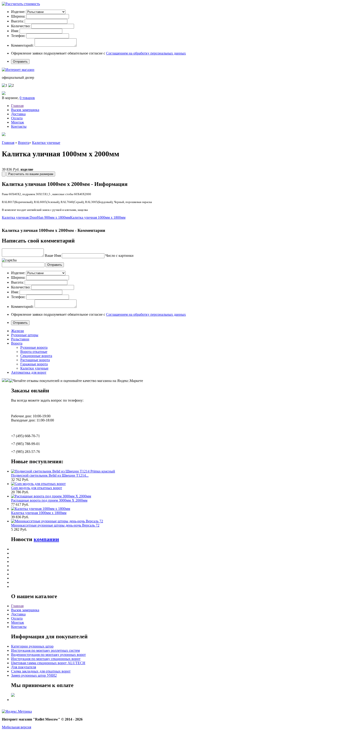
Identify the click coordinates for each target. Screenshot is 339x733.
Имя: (15, 31)
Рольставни (20, 339)
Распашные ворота (35, 360)
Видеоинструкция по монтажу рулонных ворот (48, 655)
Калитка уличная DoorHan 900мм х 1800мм (36, 217)
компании (46, 539)
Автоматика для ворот (28, 372)
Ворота (23, 143)
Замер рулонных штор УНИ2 (34, 675)
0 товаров (27, 98)
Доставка (18, 114)
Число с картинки (119, 255)
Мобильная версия (16, 727)
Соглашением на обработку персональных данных (146, 53)
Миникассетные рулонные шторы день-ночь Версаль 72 (55, 525)
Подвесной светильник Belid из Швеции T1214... (50, 475)
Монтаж (17, 122)
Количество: (20, 26)
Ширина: (18, 16)
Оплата (17, 118)
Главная (17, 106)
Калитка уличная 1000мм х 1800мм (97, 217)
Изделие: (18, 12)
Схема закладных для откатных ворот (41, 671)
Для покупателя (23, 667)
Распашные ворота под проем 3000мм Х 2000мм (49, 500)
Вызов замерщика (25, 110)
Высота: (17, 21)
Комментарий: (22, 45)
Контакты (19, 126)
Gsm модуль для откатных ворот (36, 488)
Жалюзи (17, 331)
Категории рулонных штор (32, 646)
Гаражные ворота (34, 364)
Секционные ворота (36, 356)
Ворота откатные (33, 352)
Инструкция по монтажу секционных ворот (45, 659)
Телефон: (18, 36)
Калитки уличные (46, 143)
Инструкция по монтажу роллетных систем (45, 650)
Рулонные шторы (24, 335)
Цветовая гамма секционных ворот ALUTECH (48, 663)
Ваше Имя (53, 255)
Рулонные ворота (34, 347)
